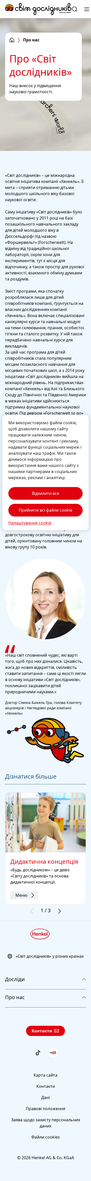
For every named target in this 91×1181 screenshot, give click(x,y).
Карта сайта (45, 1075)
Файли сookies (45, 1137)
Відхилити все (45, 493)
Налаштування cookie (29, 523)
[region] (45, 472)
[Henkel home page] (11, 40)
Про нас (15, 997)
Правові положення (45, 1108)
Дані (45, 1097)
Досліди (15, 979)
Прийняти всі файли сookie (45, 510)
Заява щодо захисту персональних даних (45, 1123)
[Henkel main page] (38, 9)
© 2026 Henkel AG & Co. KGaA (45, 1157)
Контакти (42, 1031)
